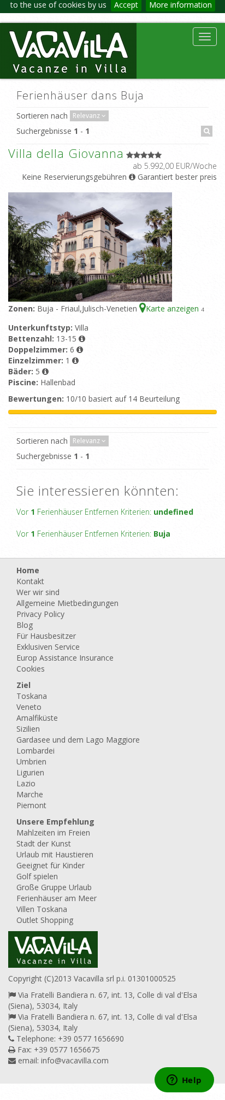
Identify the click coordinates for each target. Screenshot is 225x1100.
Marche (29, 794)
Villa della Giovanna (66, 153)
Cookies (30, 668)
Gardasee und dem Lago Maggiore (78, 739)
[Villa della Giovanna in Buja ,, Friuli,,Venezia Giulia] (90, 246)
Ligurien (30, 772)
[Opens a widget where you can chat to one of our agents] (184, 1081)
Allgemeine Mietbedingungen (67, 603)
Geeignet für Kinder (50, 865)
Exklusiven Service (48, 647)
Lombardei (35, 750)
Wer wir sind (38, 592)
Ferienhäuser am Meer (56, 898)
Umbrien (31, 761)
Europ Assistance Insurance (65, 657)
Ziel (23, 685)
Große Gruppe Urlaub (54, 887)
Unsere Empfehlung (55, 821)
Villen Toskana (41, 909)
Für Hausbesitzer (46, 636)
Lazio (25, 783)
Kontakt (30, 581)
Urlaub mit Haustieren (54, 854)
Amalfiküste (37, 718)
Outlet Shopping (44, 920)
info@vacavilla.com (75, 1060)
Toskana (31, 696)
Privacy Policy (40, 614)
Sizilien (28, 728)
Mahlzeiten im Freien (53, 832)
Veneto (29, 707)
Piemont (31, 805)
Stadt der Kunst (43, 843)
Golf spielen (37, 876)
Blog (24, 625)
